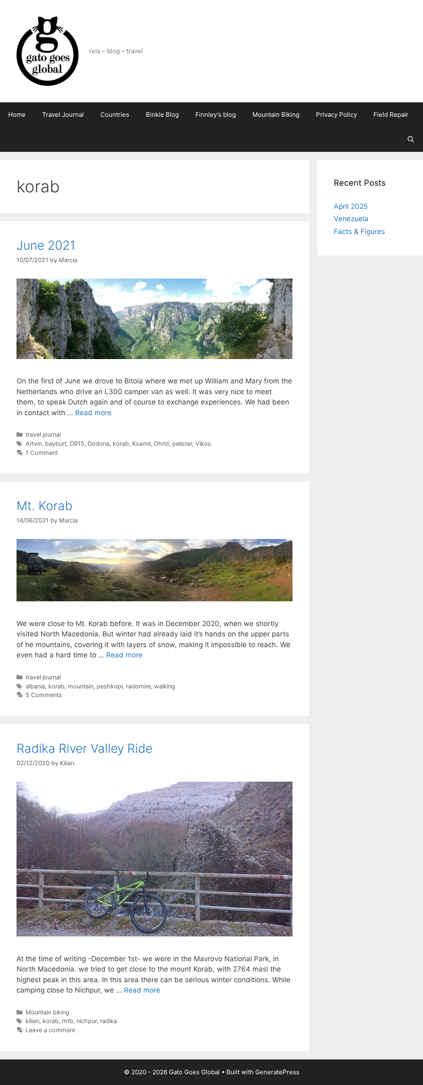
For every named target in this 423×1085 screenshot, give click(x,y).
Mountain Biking (275, 114)
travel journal (43, 434)
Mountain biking (47, 1012)
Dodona (98, 443)
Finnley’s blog (215, 114)
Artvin (34, 443)
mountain (80, 686)
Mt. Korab (44, 505)
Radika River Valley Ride (84, 748)
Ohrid (161, 443)
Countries (114, 114)
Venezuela (351, 219)
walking (164, 686)
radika (108, 1020)
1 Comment (42, 452)
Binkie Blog (162, 114)
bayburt (56, 443)
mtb (67, 1020)
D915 (77, 443)
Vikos (203, 443)
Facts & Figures (359, 231)
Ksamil (141, 443)
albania (35, 686)
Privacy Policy (336, 114)
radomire (138, 686)
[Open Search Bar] (411, 139)
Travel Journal (63, 114)
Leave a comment (50, 1029)
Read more (93, 413)
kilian (32, 1020)
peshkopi (110, 686)
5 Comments (44, 694)
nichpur (86, 1020)
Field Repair (391, 114)
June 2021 (46, 245)
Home (17, 114)
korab (121, 443)
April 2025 (351, 206)
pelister (182, 443)
